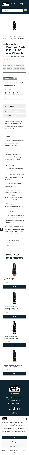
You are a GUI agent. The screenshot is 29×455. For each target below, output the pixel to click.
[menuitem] (11, 3)
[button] (26, 418)
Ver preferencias (14, 446)
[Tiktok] (14, 409)
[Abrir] (24, 4)
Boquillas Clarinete (9, 85)
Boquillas (20, 36)
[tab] (14, 106)
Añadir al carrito (10, 78)
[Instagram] (10, 409)
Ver (14, 286)
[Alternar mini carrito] (21, 4)
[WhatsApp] (17, 93)
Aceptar (14, 437)
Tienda (5, 36)
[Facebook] (5, 93)
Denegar (14, 442)
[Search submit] (25, 10)
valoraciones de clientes (17, 56)
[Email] (5, 97)
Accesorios (12, 36)
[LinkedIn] (13, 93)
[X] (9, 93)
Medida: (5, 63)
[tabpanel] (14, 183)
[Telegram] (21, 93)
